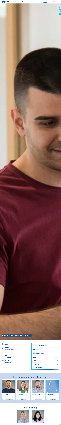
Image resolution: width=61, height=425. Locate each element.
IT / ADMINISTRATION (38, 368)
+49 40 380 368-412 (23, 397)
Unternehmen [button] (17, 1)
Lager (34, 357)
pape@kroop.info (23, 399)
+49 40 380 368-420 (8, 397)
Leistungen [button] (23, 1)
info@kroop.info (8, 362)
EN (55, 1)
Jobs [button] (40, 1)
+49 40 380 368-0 (8, 357)
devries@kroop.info (53, 399)
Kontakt (45, 1)
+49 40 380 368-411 (37, 397)
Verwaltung (36, 364)
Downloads (35, 1)
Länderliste (36, 349)
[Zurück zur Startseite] (5, 2)
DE (53, 1)
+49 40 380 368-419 (52, 397)
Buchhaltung (36, 361)
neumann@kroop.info (9, 399)
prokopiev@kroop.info (38, 399)
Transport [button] (29, 1)
